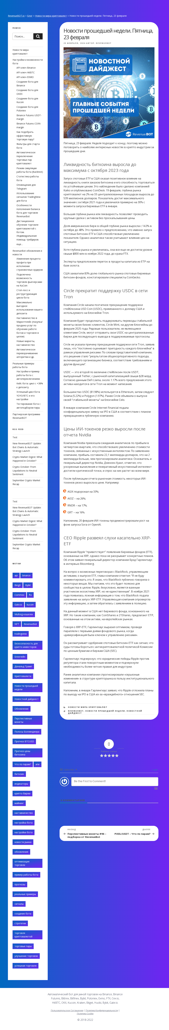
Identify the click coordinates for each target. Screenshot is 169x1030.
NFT (17, 624)
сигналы (19, 903)
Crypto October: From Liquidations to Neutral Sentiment (25, 470)
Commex (19, 594)
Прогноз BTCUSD (24, 741)
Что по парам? (23, 764)
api (16, 575)
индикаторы (21, 783)
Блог (30, 15)
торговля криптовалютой (23, 934)
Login (154, 769)
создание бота (23, 913)
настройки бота (24, 832)
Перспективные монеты (23, 720)
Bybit (28, 585)
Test (15, 437)
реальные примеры (25, 894)
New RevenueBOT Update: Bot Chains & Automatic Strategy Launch (27, 447)
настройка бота (24, 822)
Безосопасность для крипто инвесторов (26, 645)
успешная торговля (25, 965)
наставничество (24, 812)
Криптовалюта (23, 676)
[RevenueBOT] (137, 995)
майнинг (19, 803)
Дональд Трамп (23, 666)
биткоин (19, 774)
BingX (18, 585)
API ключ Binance (26, 67)
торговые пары (23, 946)
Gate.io (18, 604)
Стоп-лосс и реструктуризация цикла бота (27, 294)
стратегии (20, 923)
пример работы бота (26, 874)
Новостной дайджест (27, 699)
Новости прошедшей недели (105, 711)
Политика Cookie (85, 1013)
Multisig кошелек (24, 614)
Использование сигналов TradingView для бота (28, 197)
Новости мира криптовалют (51, 15)
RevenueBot (104, 43)
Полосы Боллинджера (27, 731)
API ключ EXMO (25, 77)
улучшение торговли (26, 955)
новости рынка (23, 842)
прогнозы (20, 884)
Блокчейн (20, 656)
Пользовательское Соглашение (67, 1010)
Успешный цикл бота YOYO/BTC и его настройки (28, 395)
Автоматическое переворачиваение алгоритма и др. (27, 353)
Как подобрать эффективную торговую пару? (25, 135)
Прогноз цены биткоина (22, 753)
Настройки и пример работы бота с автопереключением (28, 375)
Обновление (22, 708)
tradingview (21, 633)
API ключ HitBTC (26, 72)
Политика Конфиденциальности (102, 1010)
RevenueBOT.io (16, 15)
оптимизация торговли (22, 863)
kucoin (30, 604)
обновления (21, 851)
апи (37, 764)
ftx (30, 594)
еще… (20, 244)
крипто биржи (22, 793)
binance (26, 575)
